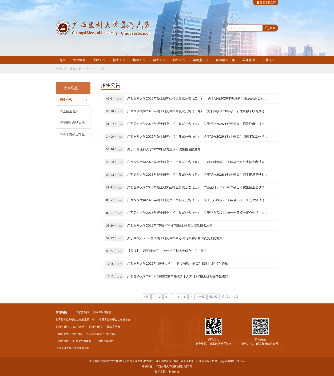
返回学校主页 (268, 2)
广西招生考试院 (105, 341)
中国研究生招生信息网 (69, 333)
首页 (62, 60)
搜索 (272, 28)
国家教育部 (82, 312)
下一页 (200, 296)
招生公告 (99, 68)
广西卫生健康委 (82, 341)
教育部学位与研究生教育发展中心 (75, 319)
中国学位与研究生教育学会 (114, 319)
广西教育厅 (62, 341)
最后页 (213, 296)
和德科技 (174, 371)
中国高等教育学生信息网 (100, 333)
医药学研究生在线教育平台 (104, 326)
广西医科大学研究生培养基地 (73, 348)
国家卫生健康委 (102, 312)
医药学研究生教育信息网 (70, 326)
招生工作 (84, 68)
